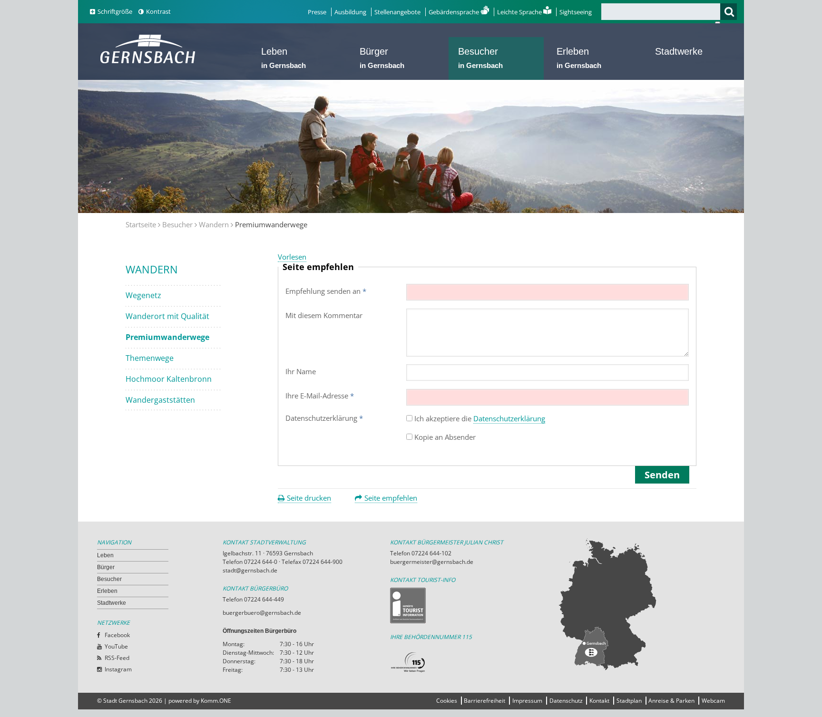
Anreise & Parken (671, 701)
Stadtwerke (679, 51)
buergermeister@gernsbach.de (431, 562)
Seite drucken (309, 498)
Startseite (141, 224)
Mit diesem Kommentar (323, 315)
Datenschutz (566, 701)
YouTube (116, 646)
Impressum (527, 701)
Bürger (382, 57)
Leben (283, 57)
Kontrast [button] (158, 11)
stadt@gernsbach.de (250, 570)
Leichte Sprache (520, 12)
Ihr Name (300, 371)
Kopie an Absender (445, 437)
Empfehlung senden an (325, 291)
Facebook (117, 635)
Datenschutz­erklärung (324, 418)
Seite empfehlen (390, 498)
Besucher (480, 57)
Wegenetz (143, 295)
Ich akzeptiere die (479, 418)
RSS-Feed (117, 658)
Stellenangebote (397, 12)
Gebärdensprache (454, 12)
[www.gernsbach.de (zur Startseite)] (149, 62)
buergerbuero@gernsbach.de (262, 613)
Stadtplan (629, 701)
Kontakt (599, 701)
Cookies (446, 701)
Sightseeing (575, 12)
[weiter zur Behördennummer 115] (474, 662)
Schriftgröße (115, 11)
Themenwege (150, 358)
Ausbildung (350, 12)
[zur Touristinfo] (474, 605)
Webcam (713, 701)
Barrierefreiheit (484, 701)
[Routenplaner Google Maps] (641, 603)
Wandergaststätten (160, 400)
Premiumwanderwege (167, 337)
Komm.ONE (216, 701)
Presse (317, 12)
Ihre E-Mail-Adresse (319, 395)
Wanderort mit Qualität (167, 316)
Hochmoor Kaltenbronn (169, 379)
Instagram (118, 669)
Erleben (579, 57)
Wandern (214, 224)
